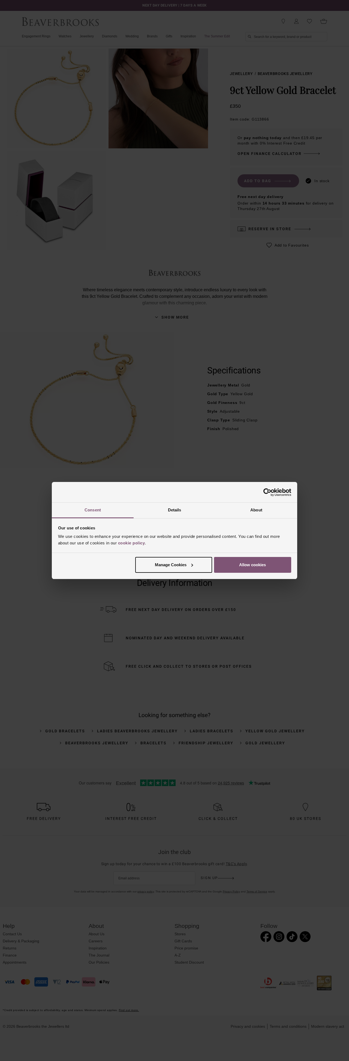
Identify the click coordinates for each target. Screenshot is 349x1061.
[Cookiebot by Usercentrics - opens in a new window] (267, 492)
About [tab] (256, 510)
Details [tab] (174, 510)
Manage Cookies (170, 564)
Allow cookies (252, 564)
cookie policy (131, 543)
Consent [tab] (93, 510)
